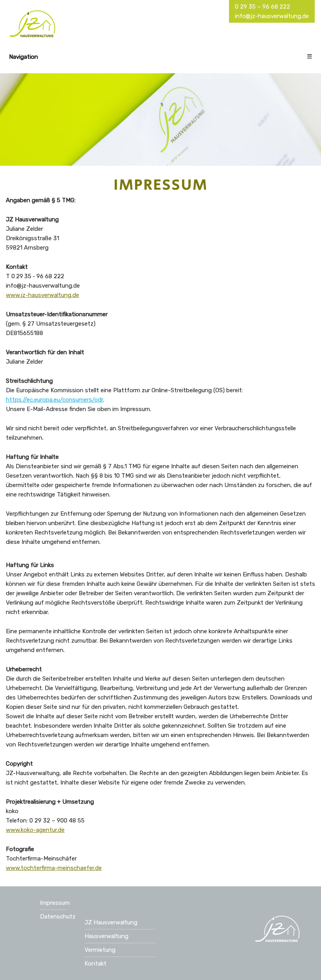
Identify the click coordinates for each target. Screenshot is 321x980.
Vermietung (100, 949)
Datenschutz (58, 916)
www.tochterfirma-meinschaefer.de (54, 867)
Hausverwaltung (106, 936)
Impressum (55, 902)
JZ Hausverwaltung (111, 922)
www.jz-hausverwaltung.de (42, 295)
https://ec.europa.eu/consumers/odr (54, 399)
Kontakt (95, 963)
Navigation (160, 56)
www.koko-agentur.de (35, 829)
